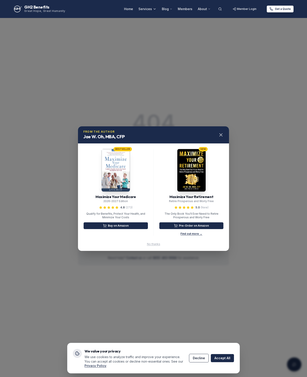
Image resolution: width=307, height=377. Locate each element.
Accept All (222, 358)
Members (185, 9)
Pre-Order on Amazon (194, 225)
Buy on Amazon (118, 225)
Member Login (246, 9)
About (202, 9)
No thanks (153, 244)
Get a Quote (283, 9)
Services (145, 9)
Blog (165, 9)
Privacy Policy (95, 366)
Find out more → (191, 233)
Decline (199, 358)
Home (128, 9)
